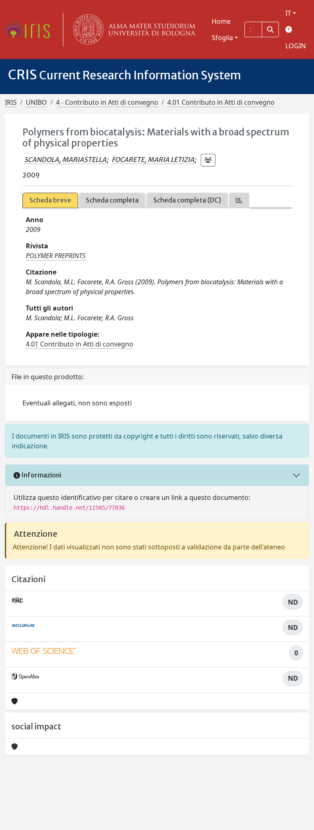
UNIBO (36, 102)
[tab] (239, 200)
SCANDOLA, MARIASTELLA (65, 159)
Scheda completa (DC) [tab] (187, 200)
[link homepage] (30, 29)
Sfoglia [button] (222, 37)
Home (221, 21)
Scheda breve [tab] (50, 200)
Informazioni (40, 475)
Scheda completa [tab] (112, 200)
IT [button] (288, 13)
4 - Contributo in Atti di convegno (107, 102)
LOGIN (295, 45)
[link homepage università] (132, 29)
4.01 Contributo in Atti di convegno (221, 102)
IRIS (11, 102)
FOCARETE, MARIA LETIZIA (153, 159)
